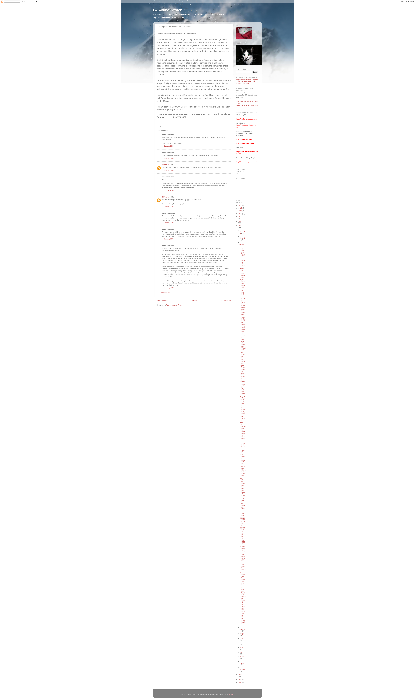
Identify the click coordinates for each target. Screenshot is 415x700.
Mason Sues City (242, 513)
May (241, 647)
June (242, 643)
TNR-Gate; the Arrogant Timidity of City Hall (242, 287)
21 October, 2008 (168, 146)
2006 (240, 679)
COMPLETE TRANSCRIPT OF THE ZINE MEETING (243, 536)
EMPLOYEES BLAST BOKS (243, 566)
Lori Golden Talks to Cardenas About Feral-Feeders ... (243, 305)
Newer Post (162, 300)
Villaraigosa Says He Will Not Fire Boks (242, 387)
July (241, 638)
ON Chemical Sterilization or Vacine (243, 414)
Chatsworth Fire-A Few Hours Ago (243, 471)
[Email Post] (161, 126)
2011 (240, 214)
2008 (240, 226)
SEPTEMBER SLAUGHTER (242, 459)
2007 (240, 675)
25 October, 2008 (168, 288)
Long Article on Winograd (242, 252)
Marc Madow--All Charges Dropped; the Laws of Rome (243, 486)
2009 (240, 221)
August (242, 634)
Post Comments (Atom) (174, 305)
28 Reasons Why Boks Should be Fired (242, 579)
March (242, 657)
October (242, 244)
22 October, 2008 (168, 158)
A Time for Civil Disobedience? (242, 273)
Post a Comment (165, 292)
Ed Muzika (165, 164)
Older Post (226, 300)
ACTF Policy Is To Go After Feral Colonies (242, 372)
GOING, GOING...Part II (242, 549)
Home (194, 300)
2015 (240, 205)
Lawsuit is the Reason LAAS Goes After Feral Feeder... (242, 325)
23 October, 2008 (168, 223)
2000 (240, 682)
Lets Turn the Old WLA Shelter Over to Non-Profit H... (242, 614)
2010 (240, 216)
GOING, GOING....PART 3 (242, 521)
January (242, 669)
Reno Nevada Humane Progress (243, 358)
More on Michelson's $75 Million (243, 400)
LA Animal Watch (167, 10)
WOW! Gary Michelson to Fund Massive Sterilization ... (243, 431)
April (241, 652)
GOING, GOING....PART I (242, 557)
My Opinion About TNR (242, 262)
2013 (240, 208)
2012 (240, 211)
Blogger (231, 694)
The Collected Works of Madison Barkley (243, 595)
